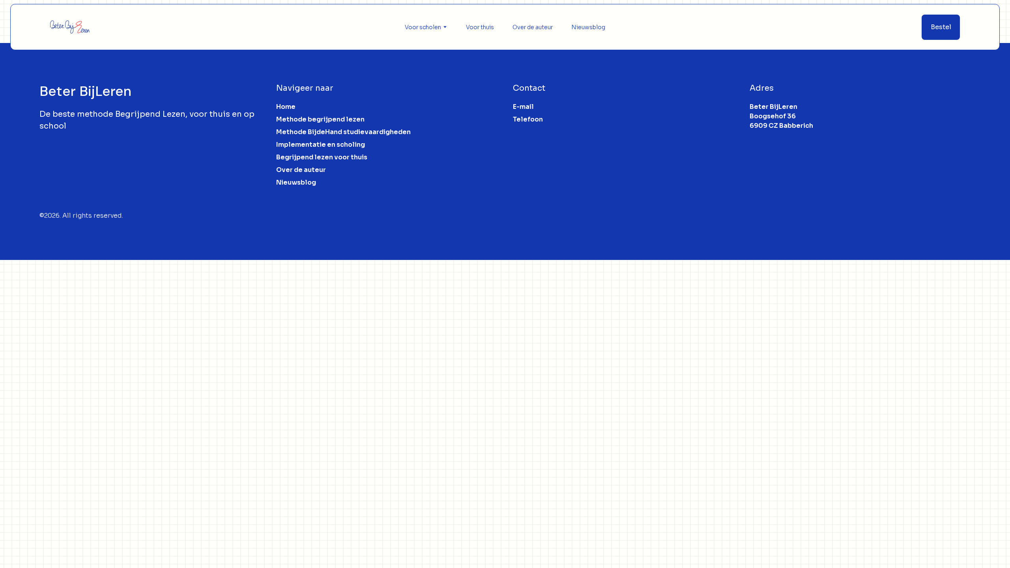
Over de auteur (532, 27)
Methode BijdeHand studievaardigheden (343, 132)
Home (286, 107)
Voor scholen (423, 27)
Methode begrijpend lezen (320, 119)
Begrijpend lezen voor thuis (321, 157)
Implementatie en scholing (320, 144)
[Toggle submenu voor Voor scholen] (444, 27)
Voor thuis (480, 27)
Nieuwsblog (588, 27)
